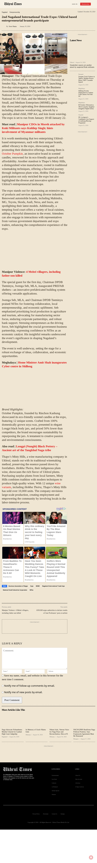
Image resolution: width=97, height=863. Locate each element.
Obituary (28, 734)
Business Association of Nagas (18, 586)
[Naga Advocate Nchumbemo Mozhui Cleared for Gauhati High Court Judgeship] (13, 720)
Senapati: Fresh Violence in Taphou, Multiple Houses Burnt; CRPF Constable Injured (86, 79)
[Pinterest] (81, 25)
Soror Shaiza (13, 26)
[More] (93, 25)
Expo (31, 586)
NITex (31, 590)
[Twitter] (10, 786)
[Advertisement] (34, 251)
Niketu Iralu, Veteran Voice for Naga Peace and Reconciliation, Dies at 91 (59, 732)
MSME (38, 586)
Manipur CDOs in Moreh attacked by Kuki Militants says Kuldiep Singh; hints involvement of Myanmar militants (33, 128)
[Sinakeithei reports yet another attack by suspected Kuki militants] (82, 51)
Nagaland (4, 12)
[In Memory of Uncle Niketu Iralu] (36, 720)
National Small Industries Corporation (15, 590)
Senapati (80, 74)
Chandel (80, 115)
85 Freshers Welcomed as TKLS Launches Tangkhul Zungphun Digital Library (86, 107)
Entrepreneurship (15, 12)
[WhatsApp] (87, 25)
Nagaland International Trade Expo (53, 586)
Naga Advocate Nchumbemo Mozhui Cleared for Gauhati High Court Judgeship (12, 732)
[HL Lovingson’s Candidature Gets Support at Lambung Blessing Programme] (73, 117)
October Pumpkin (12, 153)
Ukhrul (72, 62)
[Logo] (13, 4)
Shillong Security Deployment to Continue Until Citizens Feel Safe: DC (85, 93)
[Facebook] (70, 25)
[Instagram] (16, 786)
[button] (93, 4)
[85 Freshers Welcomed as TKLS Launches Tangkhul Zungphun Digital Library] (73, 105)
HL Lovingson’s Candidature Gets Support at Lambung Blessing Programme (86, 120)
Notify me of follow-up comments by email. (29, 685)
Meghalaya (81, 88)
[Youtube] (21, 786)
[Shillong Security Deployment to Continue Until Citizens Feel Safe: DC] (73, 91)
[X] (75, 25)
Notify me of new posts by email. (23, 692)
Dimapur (76, 739)
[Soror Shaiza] (4, 26)
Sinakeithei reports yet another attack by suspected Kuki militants (82, 66)
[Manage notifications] (91, 857)
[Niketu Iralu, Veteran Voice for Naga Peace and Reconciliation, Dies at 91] (60, 720)
